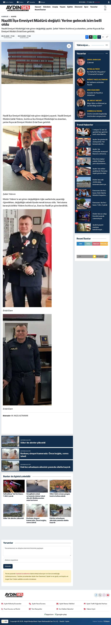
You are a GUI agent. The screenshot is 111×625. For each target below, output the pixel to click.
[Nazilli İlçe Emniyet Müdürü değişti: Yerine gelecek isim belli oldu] (37, 63)
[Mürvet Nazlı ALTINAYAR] (81, 82)
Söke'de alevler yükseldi (13, 518)
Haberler (4, 16)
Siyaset (38, 7)
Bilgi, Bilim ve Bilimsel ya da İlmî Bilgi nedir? (96, 104)
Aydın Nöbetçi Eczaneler (12, 604)
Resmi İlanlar (40, 10)
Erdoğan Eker (93, 90)
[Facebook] (96, 595)
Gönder (8, 566)
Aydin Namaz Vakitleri (66, 604)
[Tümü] (107, 45)
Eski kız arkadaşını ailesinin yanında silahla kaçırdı (59, 520)
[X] (100, 595)
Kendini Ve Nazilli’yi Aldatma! (95, 94)
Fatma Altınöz (93, 69)
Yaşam (62, 7)
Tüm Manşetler (36, 609)
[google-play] (60, 614)
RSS (5, 621)
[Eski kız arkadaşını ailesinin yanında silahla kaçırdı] (60, 510)
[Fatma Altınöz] (81, 72)
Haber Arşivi (91, 609)
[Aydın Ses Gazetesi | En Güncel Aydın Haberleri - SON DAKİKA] (17, 8)
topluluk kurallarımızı (23, 573)
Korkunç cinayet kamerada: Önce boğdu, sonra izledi (36, 520)
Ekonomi (78, 7)
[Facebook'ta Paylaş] (86, 37)
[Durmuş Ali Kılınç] (81, 114)
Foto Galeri (9, 2)
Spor (86, 7)
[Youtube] (108, 595)
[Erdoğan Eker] (81, 93)
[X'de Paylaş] (91, 37)
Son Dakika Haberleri (66, 609)
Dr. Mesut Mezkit (94, 100)
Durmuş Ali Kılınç (94, 111)
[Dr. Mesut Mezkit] (81, 103)
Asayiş (55, 7)
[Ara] (105, 7)
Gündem (47, 7)
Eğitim (70, 7)
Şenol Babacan (94, 59)
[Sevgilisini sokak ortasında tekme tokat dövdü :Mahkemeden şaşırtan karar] (37, 486)
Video (21, 2)
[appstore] (49, 614)
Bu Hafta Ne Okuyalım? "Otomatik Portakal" (96, 73)
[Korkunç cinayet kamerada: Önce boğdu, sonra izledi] (37, 510)
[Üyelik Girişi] (108, 2)
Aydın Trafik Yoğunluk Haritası (97, 604)
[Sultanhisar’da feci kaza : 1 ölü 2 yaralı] (14, 486)
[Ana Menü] (105, 9)
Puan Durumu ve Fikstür (12, 609)
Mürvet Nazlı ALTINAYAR (97, 79)
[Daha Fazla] (99, 37)
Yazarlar (32, 2)
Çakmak (90, 63)
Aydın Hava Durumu (38, 604)
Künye (42, 2)
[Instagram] (104, 595)
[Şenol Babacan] (81, 61)
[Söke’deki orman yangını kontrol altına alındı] (60, 486)
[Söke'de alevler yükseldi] (14, 510)
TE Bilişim (106, 621)
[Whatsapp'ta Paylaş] (95, 37)
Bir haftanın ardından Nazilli (95, 83)
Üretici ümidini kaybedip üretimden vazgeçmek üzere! (97, 115)
